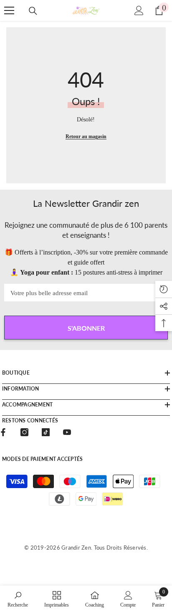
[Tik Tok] (45, 432)
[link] (18, 598)
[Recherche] (33, 11)
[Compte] (139, 10)
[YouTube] (67, 432)
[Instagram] (24, 432)
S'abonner (86, 328)
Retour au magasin (86, 136)
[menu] (9, 10)
